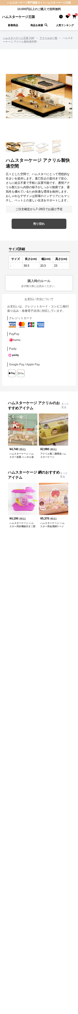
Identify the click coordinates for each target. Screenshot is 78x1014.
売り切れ (39, 223)
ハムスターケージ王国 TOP (18, 38)
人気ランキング (65, 25)
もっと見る (65, 405)
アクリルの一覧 (48, 38)
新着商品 (13, 25)
